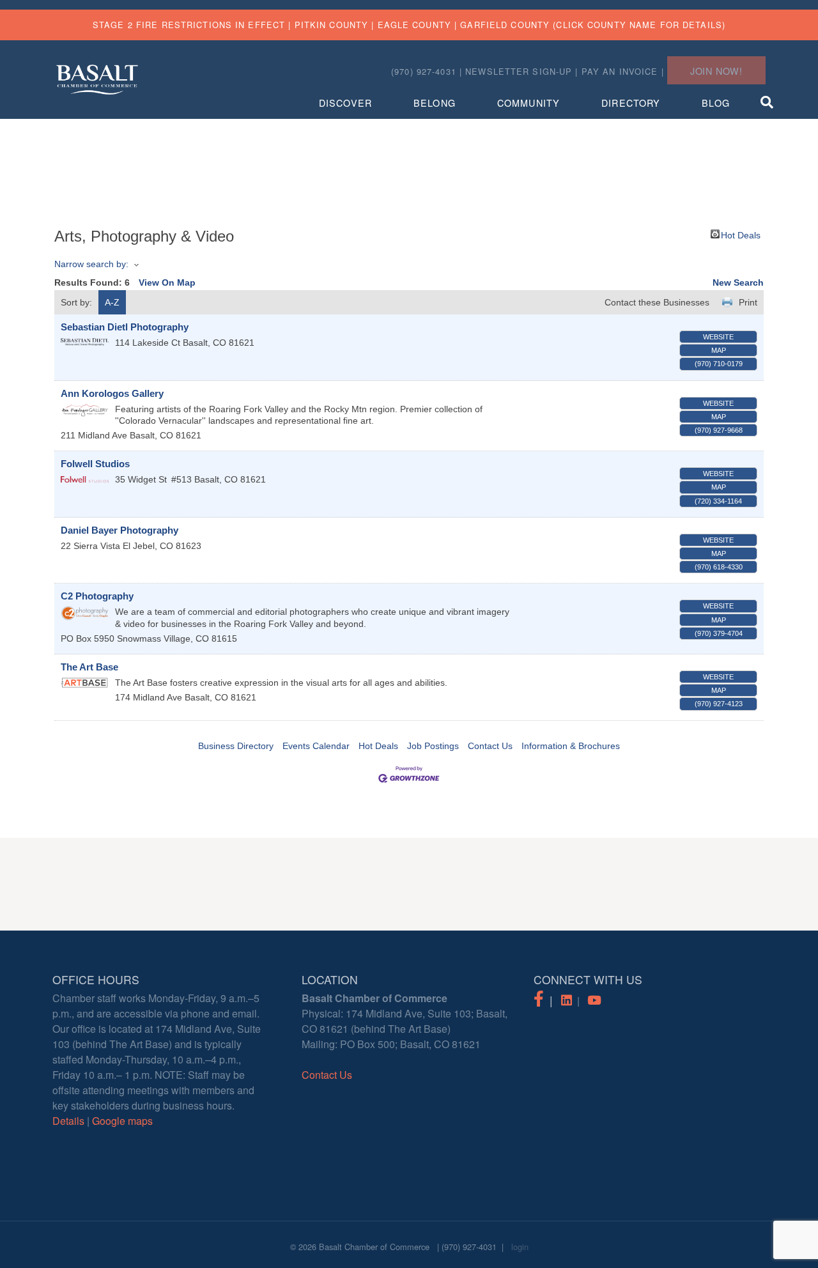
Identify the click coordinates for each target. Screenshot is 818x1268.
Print (748, 302)
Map (718, 350)
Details (68, 1120)
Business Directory (236, 746)
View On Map (167, 282)
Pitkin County (332, 25)
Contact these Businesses (657, 302)
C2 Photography (97, 596)
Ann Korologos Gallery (112, 393)
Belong (434, 102)
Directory (630, 102)
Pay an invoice (620, 71)
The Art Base (89, 666)
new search (738, 282)
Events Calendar (316, 746)
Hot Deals (740, 234)
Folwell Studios (95, 463)
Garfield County (505, 25)
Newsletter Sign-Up (518, 71)
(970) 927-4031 (469, 1247)
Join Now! (716, 70)
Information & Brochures (570, 746)
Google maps (122, 1120)
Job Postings (433, 746)
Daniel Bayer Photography (119, 530)
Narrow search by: (91, 264)
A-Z (112, 302)
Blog (715, 102)
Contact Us (490, 746)
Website (718, 337)
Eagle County (414, 25)
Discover (345, 102)
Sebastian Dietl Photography (125, 326)
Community (528, 102)
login (520, 1247)
